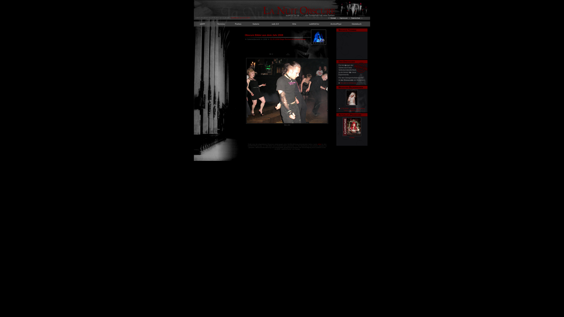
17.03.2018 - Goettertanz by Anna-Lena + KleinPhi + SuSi (352, 109)
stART (202, 24)
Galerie (256, 24)
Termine (221, 24)
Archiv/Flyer (335, 24)
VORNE (352, 137)
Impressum (344, 18)
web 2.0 (275, 24)
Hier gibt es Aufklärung (348, 83)
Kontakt (333, 18)
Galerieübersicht (253, 39)
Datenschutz (355, 18)
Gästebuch (356, 24)
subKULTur (314, 24)
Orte (294, 24)
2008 (265, 39)
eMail (319, 144)
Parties (238, 24)
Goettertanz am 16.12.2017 (240, 18)
